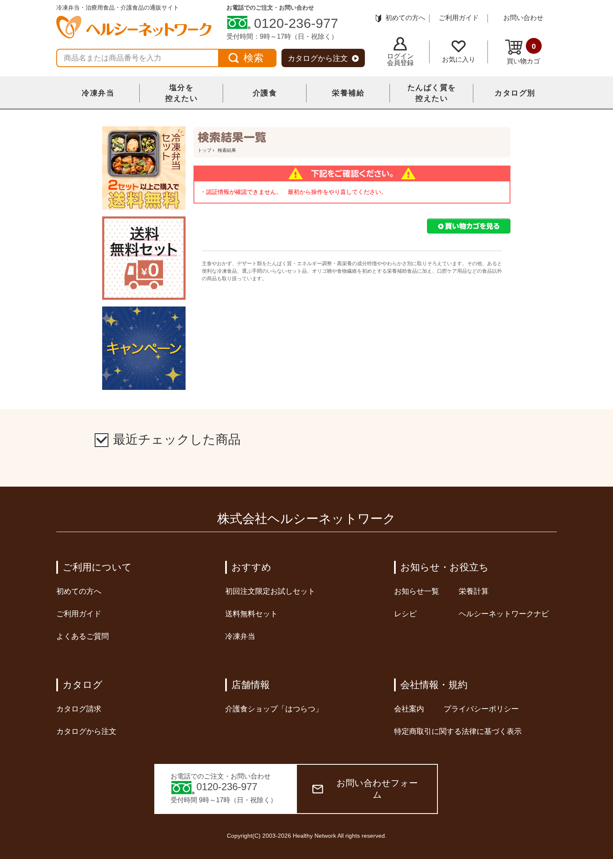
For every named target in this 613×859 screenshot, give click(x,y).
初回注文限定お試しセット (270, 591)
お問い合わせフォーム (377, 788)
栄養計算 (474, 591)
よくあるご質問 (82, 636)
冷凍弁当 (98, 93)
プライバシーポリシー (481, 709)
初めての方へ (405, 17)
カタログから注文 (318, 58)
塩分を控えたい (181, 93)
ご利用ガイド (459, 17)
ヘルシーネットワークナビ (504, 614)
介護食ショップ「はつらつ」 (274, 709)
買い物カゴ (523, 53)
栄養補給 (348, 93)
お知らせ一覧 (416, 591)
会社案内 (409, 709)
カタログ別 (515, 93)
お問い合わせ (523, 17)
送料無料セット (251, 614)
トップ (204, 150)
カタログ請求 (78, 709)
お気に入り (458, 59)
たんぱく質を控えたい (431, 93)
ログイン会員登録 (400, 59)
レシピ (405, 614)
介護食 (265, 93)
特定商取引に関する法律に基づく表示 (458, 731)
